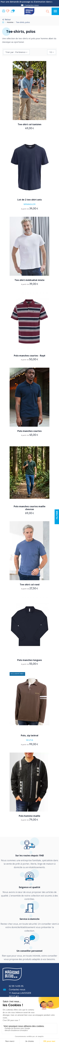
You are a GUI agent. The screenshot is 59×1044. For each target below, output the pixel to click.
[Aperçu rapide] (32, 113)
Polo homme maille (29, 815)
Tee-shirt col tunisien (29, 124)
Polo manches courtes (29, 431)
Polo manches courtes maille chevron (29, 508)
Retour (7, 19)
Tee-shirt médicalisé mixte (29, 280)
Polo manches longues (29, 660)
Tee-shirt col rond (29, 584)
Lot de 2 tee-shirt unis (29, 199)
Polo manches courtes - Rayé (29, 355)
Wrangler (30, 204)
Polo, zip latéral (29, 735)
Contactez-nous (32, 5)
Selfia (29, 740)
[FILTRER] (57, 522)
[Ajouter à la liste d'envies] (27, 113)
